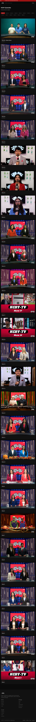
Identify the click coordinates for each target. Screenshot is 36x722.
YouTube (2, 704)
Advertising (20, 707)
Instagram (2, 711)
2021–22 (20, 13)
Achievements (21, 704)
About (19, 701)
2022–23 (16, 13)
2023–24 (11, 13)
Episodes (2, 701)
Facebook (2, 716)
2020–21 (24, 13)
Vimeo (2, 714)
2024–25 (7, 13)
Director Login (13, 720)
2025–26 (3, 13)
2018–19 (33, 13)
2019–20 (28, 13)
